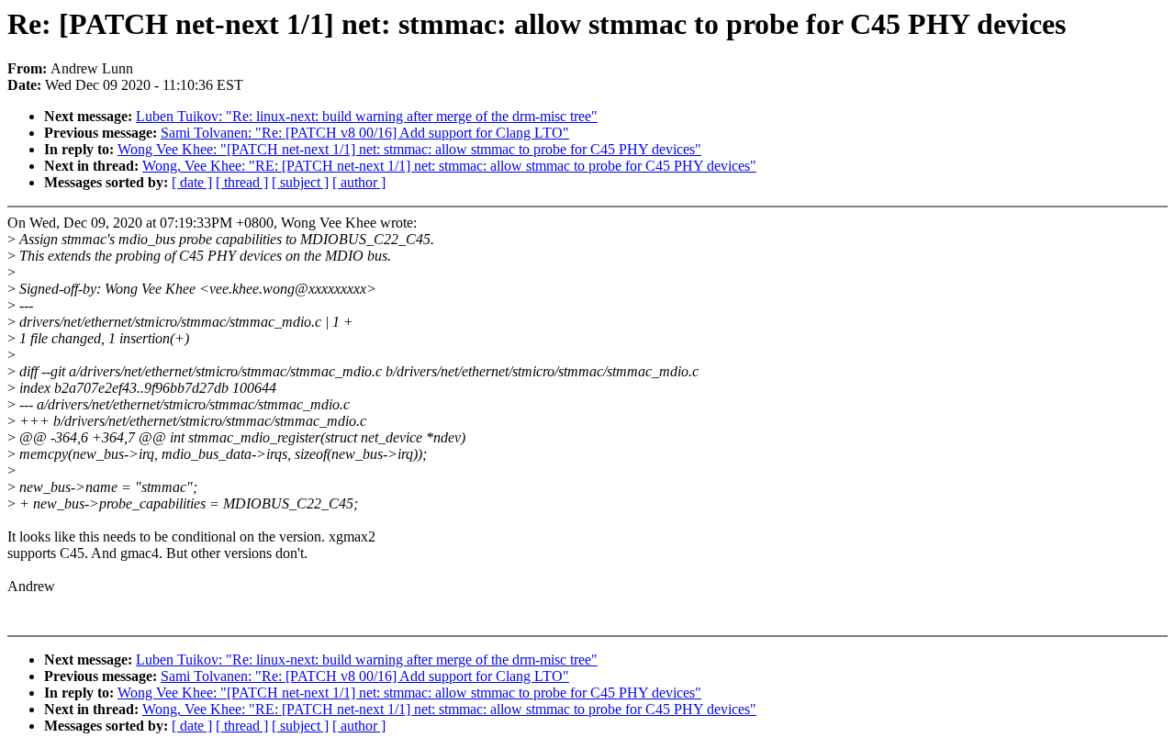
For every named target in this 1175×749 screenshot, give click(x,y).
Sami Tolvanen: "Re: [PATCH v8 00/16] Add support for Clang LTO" (365, 132)
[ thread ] (242, 182)
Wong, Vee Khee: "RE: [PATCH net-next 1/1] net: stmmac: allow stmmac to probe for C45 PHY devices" (449, 165)
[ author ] (359, 182)
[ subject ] (300, 182)
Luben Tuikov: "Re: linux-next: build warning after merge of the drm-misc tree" (367, 116)
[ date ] (192, 182)
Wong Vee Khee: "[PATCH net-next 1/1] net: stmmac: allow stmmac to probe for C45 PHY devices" (409, 149)
